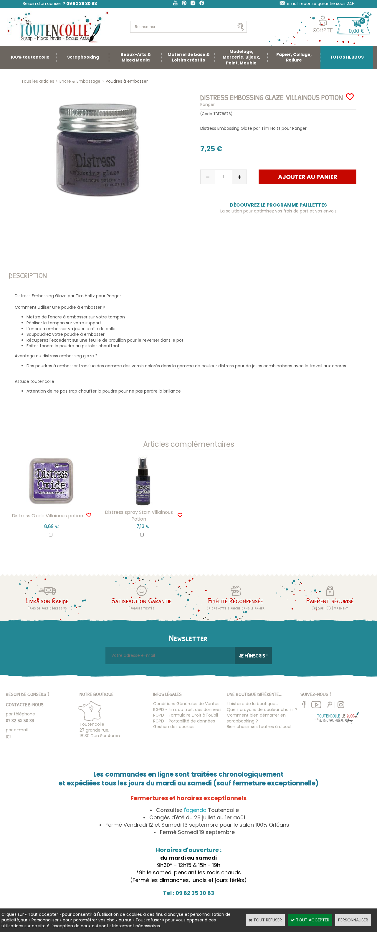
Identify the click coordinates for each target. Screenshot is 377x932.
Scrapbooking (83, 57)
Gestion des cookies (173, 727)
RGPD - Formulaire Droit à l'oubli (185, 715)
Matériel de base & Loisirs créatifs (189, 57)
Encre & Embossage (79, 81)
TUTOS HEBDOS (347, 57)
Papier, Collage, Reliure (294, 57)
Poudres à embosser (127, 81)
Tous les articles (37, 81)
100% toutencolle (30, 57)
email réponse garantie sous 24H (321, 3)
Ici (8, 736)
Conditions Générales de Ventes (186, 704)
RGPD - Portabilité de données (184, 721)
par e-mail (17, 730)
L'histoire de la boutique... (252, 704)
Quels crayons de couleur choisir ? (262, 709)
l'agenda (195, 810)
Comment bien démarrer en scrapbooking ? (256, 718)
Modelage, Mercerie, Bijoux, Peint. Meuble (241, 57)
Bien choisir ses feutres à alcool (259, 727)
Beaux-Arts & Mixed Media (135, 57)
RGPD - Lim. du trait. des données (187, 709)
